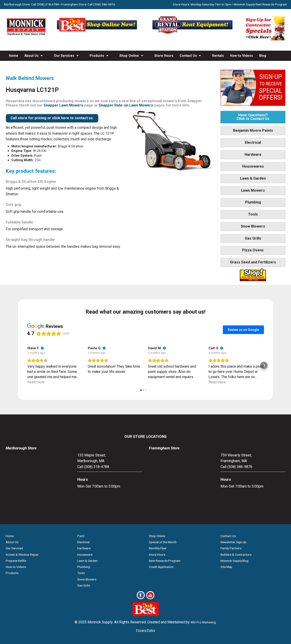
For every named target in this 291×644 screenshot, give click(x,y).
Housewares (253, 166)
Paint (80, 536)
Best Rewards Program (164, 560)
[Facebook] (141, 599)
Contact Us (188, 55)
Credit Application (161, 567)
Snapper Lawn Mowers (63, 105)
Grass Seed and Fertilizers (253, 262)
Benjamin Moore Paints (253, 130)
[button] (27, 365)
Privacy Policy (145, 630)
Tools (253, 214)
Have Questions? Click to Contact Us (252, 117)
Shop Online (129, 55)
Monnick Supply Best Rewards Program (260, 4)
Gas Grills (253, 238)
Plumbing (253, 202)
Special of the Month (163, 542)
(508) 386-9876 (104, 4)
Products (97, 55)
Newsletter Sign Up (233, 542)
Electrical (253, 142)
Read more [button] (36, 382)
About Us (31, 55)
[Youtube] (150, 599)
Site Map (226, 567)
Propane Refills (16, 560)
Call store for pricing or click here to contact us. (52, 118)
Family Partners (231, 548)
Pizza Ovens (253, 250)
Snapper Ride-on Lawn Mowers (126, 105)
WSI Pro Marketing (203, 622)
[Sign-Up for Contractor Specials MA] (264, 40)
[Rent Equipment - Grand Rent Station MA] (193, 34)
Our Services (64, 55)
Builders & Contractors (236, 554)
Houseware (85, 554)
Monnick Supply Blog (234, 560)
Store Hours (163, 55)
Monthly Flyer (158, 548)
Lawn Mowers (253, 190)
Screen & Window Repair (22, 554)
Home (13, 55)
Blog (262, 55)
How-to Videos (241, 55)
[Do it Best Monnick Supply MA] (146, 614)
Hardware (253, 154)
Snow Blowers (253, 226)
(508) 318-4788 (48, 4)
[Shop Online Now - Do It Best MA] (97, 34)
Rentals (218, 55)
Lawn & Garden (253, 178)
